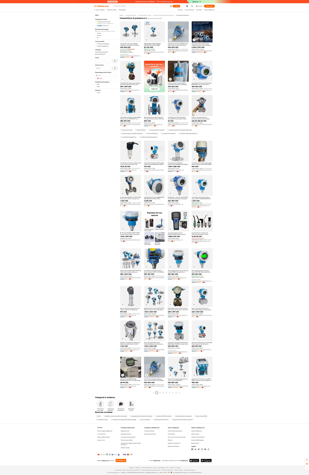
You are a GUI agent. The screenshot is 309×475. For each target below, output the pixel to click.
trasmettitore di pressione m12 (129, 137)
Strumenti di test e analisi (145, 15)
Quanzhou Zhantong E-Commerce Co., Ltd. (154, 52)
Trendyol (171, 467)
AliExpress (131, 467)
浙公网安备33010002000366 (180, 472)
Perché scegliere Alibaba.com (104, 431)
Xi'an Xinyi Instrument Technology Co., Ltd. (130, 55)
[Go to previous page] (153, 392)
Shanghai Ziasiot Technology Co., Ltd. (201, 241)
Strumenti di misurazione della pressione (164, 15)
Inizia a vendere (195, 434)
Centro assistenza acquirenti (175, 431)
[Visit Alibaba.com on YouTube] (205, 449)
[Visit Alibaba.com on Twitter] (199, 449)
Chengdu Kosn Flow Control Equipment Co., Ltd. (154, 204)
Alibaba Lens (105, 460)
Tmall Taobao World (146, 467)
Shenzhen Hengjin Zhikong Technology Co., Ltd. (178, 124)
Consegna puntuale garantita (128, 437)
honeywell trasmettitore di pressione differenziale (180, 130)
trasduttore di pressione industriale (149, 137)
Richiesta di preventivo (150, 434)
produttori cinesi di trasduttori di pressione (183, 419)
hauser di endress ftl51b (201, 416)
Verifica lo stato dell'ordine (198, 437)
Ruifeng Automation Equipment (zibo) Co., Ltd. (154, 170)
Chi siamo (100, 427)
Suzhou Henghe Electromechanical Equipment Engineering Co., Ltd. (130, 204)
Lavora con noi (101, 440)
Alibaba (121, 15)
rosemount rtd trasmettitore (169, 133)
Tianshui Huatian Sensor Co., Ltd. (128, 170)
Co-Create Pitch (101, 434)
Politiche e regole (125, 447)
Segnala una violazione (173, 446)
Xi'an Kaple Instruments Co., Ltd (176, 170)
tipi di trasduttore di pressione (162, 419)
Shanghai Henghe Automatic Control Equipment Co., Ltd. (202, 124)
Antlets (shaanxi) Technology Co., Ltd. (153, 124)
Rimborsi (170, 440)
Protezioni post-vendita (126, 440)
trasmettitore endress (103, 419)
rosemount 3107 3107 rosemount (164, 416)
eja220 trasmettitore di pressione (184, 416)
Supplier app (157, 460)
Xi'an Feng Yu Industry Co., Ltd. (175, 204)
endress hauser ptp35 (127, 130)
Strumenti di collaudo (131, 15)
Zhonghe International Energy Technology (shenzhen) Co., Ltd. (202, 170)
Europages (178, 467)
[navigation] (106, 204)
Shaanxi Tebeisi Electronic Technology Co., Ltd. (178, 50)
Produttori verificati (149, 431)
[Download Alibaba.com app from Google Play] (206, 460)
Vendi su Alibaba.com (196, 431)
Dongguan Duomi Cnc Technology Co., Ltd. (130, 90)
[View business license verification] (169, 472)
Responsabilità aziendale (103, 437)
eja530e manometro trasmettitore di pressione (116, 416)
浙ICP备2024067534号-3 (195, 472)
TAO (167, 467)
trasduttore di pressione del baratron (188, 133)
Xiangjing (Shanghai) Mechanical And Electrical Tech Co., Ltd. (202, 50)
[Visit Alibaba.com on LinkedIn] (196, 449)
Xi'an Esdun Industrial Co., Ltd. (175, 239)
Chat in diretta (171, 434)
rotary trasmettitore (145, 419)
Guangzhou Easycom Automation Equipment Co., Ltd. (130, 239)
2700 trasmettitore (141, 130)
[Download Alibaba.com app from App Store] (194, 460)
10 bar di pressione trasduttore (157, 130)
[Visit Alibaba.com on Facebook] (192, 449)
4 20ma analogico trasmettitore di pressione (132, 133)
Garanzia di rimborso (126, 434)
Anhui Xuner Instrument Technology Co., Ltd (130, 124)
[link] (307, 460)
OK (115, 60)
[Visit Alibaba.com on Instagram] (202, 449)
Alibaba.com (184, 460)
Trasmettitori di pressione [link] (182, 15)
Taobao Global (161, 467)
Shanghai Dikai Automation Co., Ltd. (200, 205)
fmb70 (99, 416)
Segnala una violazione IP (174, 443)
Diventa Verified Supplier (197, 440)
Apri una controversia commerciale (176, 437)
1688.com (138, 467)
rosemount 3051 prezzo (152, 133)
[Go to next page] (179, 392)
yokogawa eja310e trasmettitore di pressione (142, 416)
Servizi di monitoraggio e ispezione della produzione (131, 444)
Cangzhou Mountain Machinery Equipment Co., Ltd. (178, 90)
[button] (171, 6)
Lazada (154, 467)
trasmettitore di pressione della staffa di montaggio (124, 419)
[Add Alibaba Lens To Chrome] (121, 460)
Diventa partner (195, 443)
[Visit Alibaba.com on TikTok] (208, 449)
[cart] (192, 6)
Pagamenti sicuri (125, 431)
